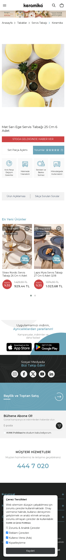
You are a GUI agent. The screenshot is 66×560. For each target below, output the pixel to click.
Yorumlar (48, 150)
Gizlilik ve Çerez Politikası (18, 523)
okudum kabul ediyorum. (29, 432)
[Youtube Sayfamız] (42, 374)
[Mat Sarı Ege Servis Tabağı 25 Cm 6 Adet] (33, 75)
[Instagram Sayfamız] (14, 374)
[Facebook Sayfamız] (23, 374)
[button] (31, 295)
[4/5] (51, 150)
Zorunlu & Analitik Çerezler (24, 527)
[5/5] (52, 150)
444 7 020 (33, 466)
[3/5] (50, 150)
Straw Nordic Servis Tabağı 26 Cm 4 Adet (14, 274)
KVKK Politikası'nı (16, 432)
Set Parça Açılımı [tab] (17, 150)
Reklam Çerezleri (18, 532)
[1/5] (47, 150)
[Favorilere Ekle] (27, 228)
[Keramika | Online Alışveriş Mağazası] (33, 5)
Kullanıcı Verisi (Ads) (20, 537)
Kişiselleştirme (17, 542)
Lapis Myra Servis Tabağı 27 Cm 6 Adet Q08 (48, 274)
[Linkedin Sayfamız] (51, 374)
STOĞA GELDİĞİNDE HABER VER (33, 139)
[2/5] (48, 150)
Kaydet (30, 550)
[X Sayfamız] (33, 374)
